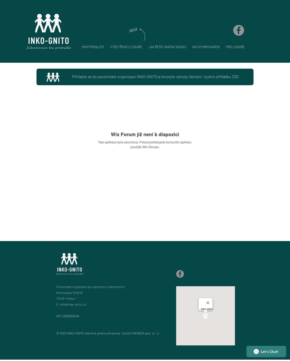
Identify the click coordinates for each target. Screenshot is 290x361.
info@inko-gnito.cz (73, 304)
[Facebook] (238, 30)
